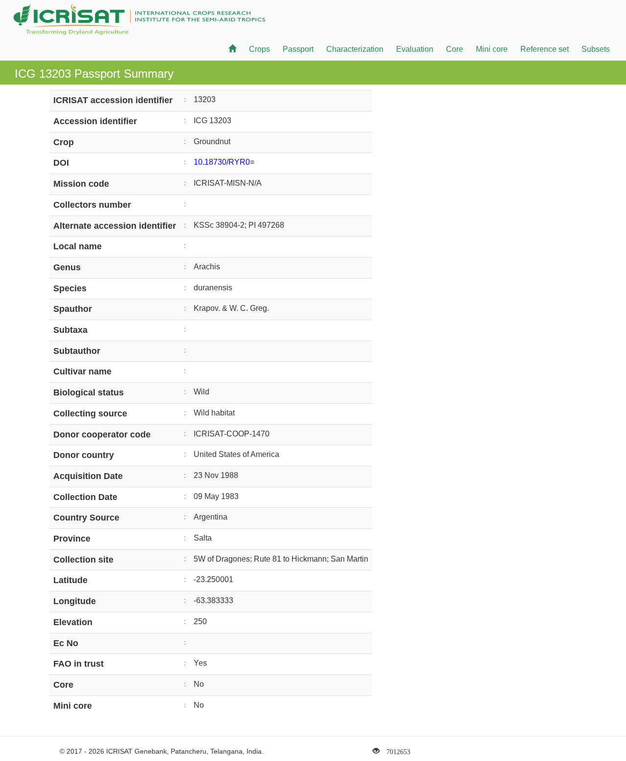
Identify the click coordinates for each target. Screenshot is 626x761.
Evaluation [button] (414, 49)
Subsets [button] (595, 49)
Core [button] (454, 49)
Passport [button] (298, 49)
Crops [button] (259, 49)
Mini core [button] (492, 49)
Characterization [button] (354, 49)
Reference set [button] (544, 49)
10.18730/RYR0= (224, 162)
